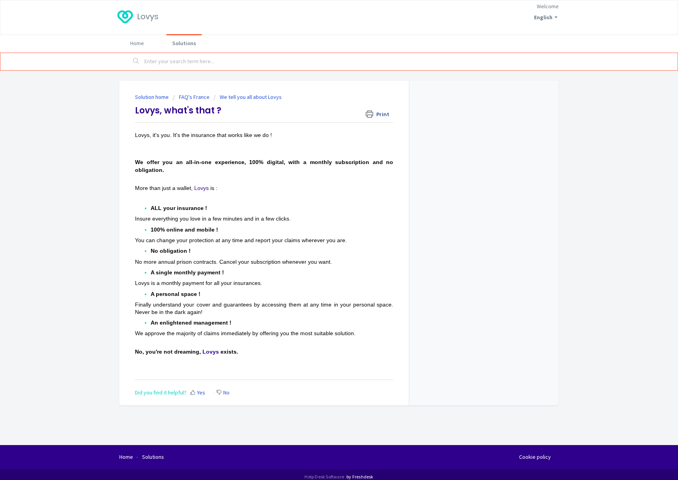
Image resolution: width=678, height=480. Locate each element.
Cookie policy (535, 456)
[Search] (136, 61)
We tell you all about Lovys (251, 96)
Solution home (152, 96)
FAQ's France (194, 96)
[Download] (324, 137)
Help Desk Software (324, 477)
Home (137, 43)
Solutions (184, 43)
